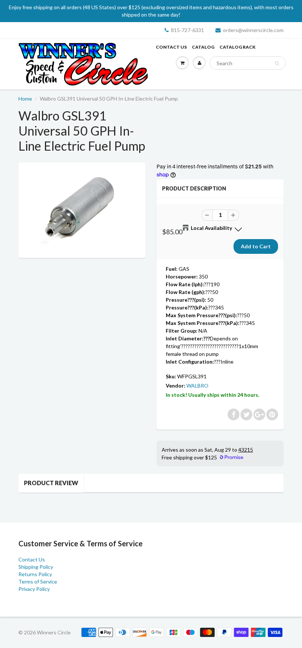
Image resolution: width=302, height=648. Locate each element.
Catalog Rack (238, 47)
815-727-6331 (187, 30)
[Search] (276, 63)
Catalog (203, 47)
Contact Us (171, 47)
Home (25, 98)
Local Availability (211, 228)
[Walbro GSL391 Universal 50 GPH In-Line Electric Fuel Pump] (82, 209)
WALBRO (197, 385)
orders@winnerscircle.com (253, 30)
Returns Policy (35, 574)
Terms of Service (37, 581)
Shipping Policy (35, 567)
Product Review (51, 482)
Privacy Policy (34, 589)
